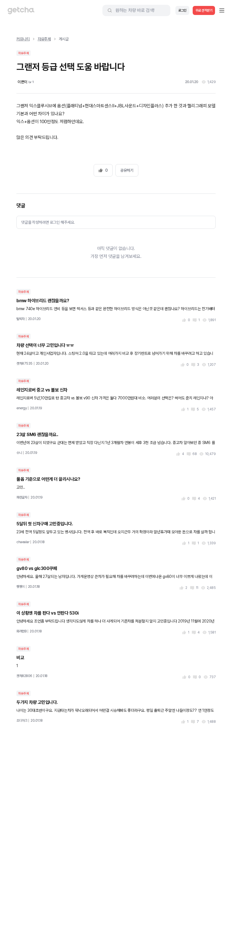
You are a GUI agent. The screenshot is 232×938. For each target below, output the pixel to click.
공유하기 (126, 170)
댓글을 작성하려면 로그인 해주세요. (48, 222)
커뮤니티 (23, 39)
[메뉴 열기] (221, 10)
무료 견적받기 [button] (204, 10)
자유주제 (44, 39)
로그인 (182, 10)
